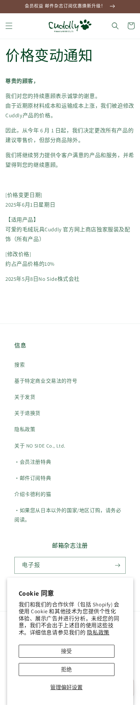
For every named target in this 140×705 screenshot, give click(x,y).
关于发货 (24, 397)
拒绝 (66, 669)
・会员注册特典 (32, 462)
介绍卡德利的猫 (32, 494)
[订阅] (117, 565)
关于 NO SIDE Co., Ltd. (39, 446)
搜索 (19, 364)
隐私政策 (98, 632)
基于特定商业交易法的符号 (45, 381)
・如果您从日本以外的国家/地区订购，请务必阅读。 (67, 514)
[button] (9, 26)
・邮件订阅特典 (32, 478)
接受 (66, 651)
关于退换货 (27, 413)
